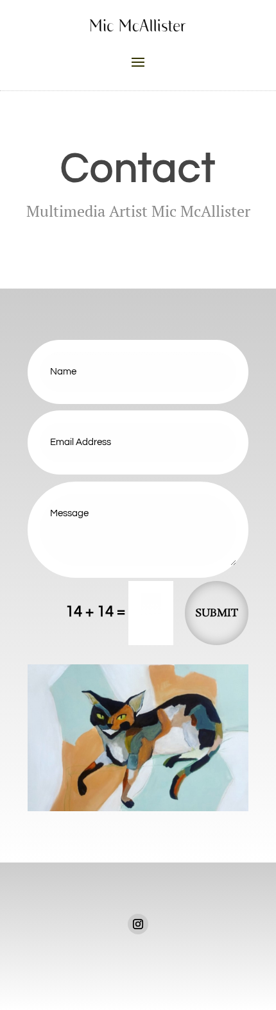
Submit (216, 613)
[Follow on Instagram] (138, 924)
